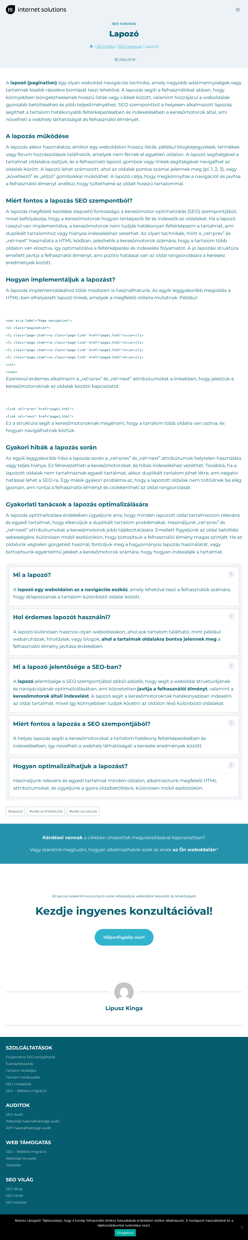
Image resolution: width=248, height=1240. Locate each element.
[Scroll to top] (235, 1200)
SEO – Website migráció (26, 1091)
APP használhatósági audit (28, 1128)
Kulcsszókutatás (19, 1064)
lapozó (15, 811)
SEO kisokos (124, 24)
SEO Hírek (14, 1195)
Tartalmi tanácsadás (23, 1077)
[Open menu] (237, 9)
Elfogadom (125, 1233)
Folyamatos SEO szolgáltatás (30, 1057)
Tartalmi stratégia (21, 1070)
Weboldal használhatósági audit (33, 1121)
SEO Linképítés (18, 1084)
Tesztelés (13, 1165)
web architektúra (45, 811)
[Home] (91, 46)
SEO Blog (14, 1189)
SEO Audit (14, 1114)
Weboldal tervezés (21, 1158)
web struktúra (83, 811)
